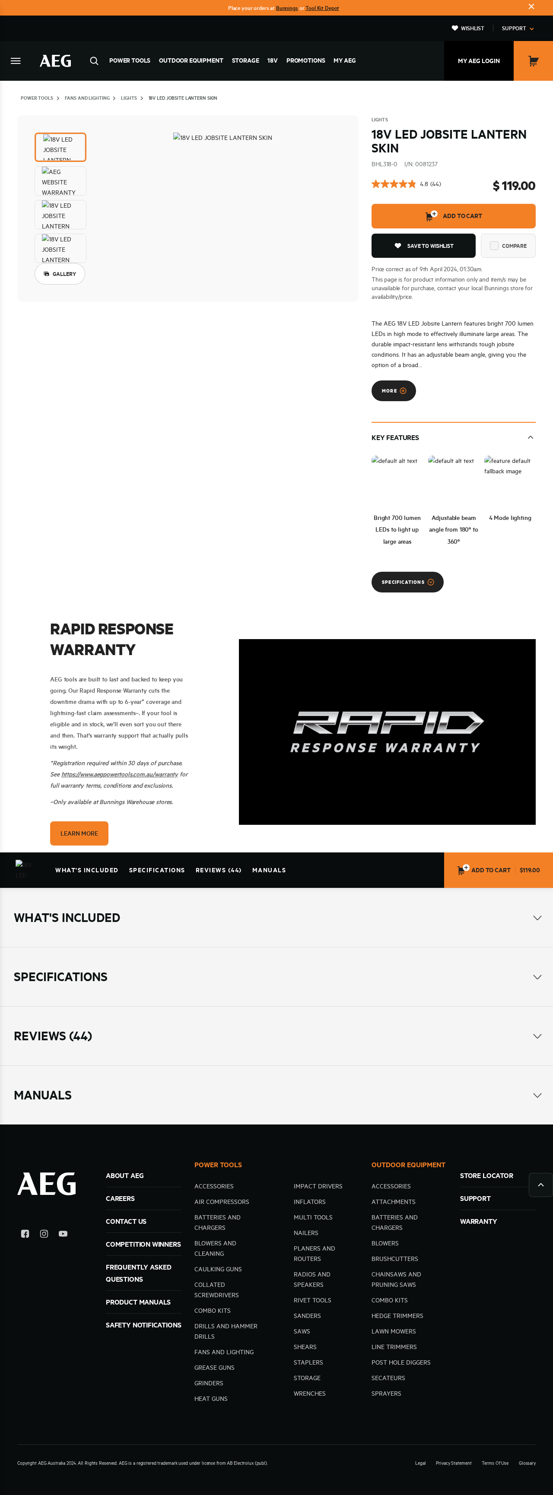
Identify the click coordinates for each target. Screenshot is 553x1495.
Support (514, 28)
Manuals (269, 870)
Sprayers (386, 1393)
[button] (60, 147)
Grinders (208, 1383)
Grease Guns (214, 1367)
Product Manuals (138, 1302)
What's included (87, 870)
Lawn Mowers (394, 1331)
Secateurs (388, 1378)
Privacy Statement (453, 1463)
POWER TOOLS (218, 1164)
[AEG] (55, 61)
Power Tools (129, 60)
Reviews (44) (219, 870)
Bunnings (287, 7)
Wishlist (472, 28)
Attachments (394, 1202)
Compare (514, 245)
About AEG (124, 1175)
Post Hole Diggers (401, 1362)
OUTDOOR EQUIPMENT (408, 1164)
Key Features (395, 437)
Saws (302, 1331)
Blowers (385, 1243)
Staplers (308, 1362)
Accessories (214, 1186)
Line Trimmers (394, 1347)
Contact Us (126, 1221)
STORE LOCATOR (486, 1175)
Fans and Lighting (224, 1352)
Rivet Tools (312, 1300)
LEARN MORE (79, 833)
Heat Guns (211, 1399)
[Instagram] (44, 1235)
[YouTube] (63, 1235)
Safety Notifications (143, 1325)
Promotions (305, 60)
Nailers (306, 1233)
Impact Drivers (318, 1186)
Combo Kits (212, 1310)
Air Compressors (221, 1202)
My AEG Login (479, 61)
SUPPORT (475, 1198)
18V (272, 60)
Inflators (310, 1202)
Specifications (157, 870)
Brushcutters (395, 1259)
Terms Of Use (495, 1463)
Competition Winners (143, 1244)
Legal (420, 1463)
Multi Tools (313, 1217)
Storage (245, 60)
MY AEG (345, 60)
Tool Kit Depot (322, 7)
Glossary (527, 1463)
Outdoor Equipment (191, 60)
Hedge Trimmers (397, 1316)
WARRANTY (478, 1221)
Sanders (307, 1316)
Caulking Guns (218, 1269)
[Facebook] (25, 1235)
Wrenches (310, 1393)
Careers (120, 1198)
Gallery (64, 273)
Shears (305, 1347)
